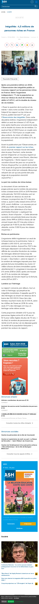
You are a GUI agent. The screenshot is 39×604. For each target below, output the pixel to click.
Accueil (3, 12)
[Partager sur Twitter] (12, 45)
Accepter (11, 601)
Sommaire (11, 524)
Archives (19, 528)
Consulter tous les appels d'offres (18, 454)
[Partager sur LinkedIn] (17, 45)
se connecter (31, 1)
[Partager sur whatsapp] (22, 45)
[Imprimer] (32, 45)
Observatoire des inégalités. (13, 117)
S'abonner (28, 524)
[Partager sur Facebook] (7, 45)
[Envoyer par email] (27, 45)
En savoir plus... (19, 601)
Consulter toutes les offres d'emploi (18, 423)
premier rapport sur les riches (21, 147)
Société (9, 12)
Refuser (4, 601)
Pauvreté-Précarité (10, 79)
